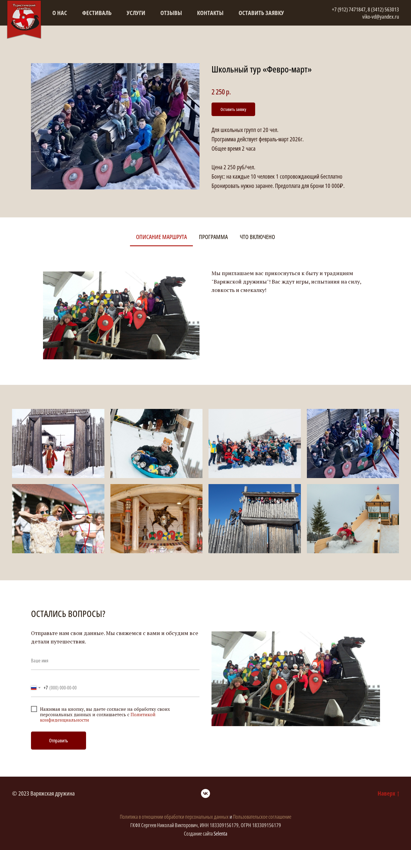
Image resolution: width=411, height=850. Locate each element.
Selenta (220, 833)
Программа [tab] (213, 237)
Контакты (210, 13)
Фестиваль (97, 13)
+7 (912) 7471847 (349, 9)
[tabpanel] (205, 309)
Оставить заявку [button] (261, 13)
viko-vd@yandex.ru (380, 16)
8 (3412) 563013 (383, 9)
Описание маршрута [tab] (161, 237)
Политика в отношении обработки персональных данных (175, 816)
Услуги (136, 13)
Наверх (386, 793)
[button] (233, 109)
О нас (59, 13)
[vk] (205, 793)
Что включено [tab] (257, 237)
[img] (24, 19)
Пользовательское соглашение (262, 816)
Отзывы (171, 13)
